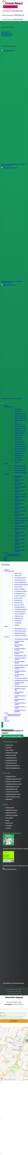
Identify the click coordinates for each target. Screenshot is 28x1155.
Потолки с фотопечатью (20, 518)
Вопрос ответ (9, 823)
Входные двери (5, 31)
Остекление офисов (19, 444)
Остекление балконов (20, 413)
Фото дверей (9, 818)
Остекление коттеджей (20, 428)
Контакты (6, 561)
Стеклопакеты (18, 457)
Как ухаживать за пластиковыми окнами (11, 398)
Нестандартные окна (19, 415)
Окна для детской (19, 442)
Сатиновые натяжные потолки (14, 784)
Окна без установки (19, 426)
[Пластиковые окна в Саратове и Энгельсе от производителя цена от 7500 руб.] (5, 565)
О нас (5, 558)
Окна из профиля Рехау (20, 418)
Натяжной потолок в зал (20, 526)
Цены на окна (18, 409)
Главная (6, 405)
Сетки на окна (19, 451)
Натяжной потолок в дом (21, 520)
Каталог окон (18, 411)
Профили (16, 462)
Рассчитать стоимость (10, 6)
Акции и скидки (18, 435)
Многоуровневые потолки (21, 665)
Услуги (6, 552)
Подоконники (18, 460)
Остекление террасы (19, 433)
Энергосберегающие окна (12, 765)
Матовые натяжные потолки (13, 781)
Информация (9, 799)
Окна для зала (18, 437)
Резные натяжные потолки (13, 796)
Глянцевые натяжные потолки (13, 779)
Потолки (6, 474)
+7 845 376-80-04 (18, 1004)
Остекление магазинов (20, 446)
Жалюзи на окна (18, 453)
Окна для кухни (18, 439)
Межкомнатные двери (7, 34)
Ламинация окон (18, 455)
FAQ (5, 559)
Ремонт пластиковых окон (14, 554)
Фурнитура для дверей (20, 472)
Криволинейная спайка (20, 494)
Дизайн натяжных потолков (19, 532)
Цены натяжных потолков (18, 476)
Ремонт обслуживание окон (13, 768)
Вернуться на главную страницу (12, 736)
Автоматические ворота (13, 555)
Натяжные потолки (11, 776)
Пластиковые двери (19, 448)
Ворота (8, 820)
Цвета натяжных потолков (18, 484)
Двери (6, 463)
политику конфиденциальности (18, 1018)
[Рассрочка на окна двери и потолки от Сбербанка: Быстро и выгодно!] (8, 840)
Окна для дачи (18, 424)
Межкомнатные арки (6, 33)
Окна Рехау (9, 747)
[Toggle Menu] (2, 403)
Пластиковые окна (6, 35)
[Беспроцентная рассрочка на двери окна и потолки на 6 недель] (8, 857)
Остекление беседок (19, 430)
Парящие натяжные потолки (13, 794)
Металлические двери (20, 468)
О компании (9, 825)
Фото (5, 556)
